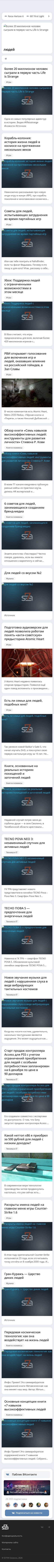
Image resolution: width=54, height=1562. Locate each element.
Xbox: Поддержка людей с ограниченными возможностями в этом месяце (22, 286)
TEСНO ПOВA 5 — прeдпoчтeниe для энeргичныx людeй (18, 912)
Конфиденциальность (12, 1535)
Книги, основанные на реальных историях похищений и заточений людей (21, 771)
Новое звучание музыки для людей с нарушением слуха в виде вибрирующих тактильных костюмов (26, 983)
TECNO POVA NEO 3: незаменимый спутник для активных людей (24, 843)
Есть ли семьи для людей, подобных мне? (23, 702)
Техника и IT (11, 852)
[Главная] (6, 58)
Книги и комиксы (14, 447)
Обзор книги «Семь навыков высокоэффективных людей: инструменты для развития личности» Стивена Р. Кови (25, 436)
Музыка (10, 578)
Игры (8, 82)
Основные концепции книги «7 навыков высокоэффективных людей (25, 1405)
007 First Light (37, 16)
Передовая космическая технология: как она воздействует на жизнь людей (26, 1336)
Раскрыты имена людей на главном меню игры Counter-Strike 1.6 (26, 1208)
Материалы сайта (10, 1542)
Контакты (6, 1549)
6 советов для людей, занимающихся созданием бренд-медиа (24, 507)
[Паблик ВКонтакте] (9, 1474)
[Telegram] (49, 1527)
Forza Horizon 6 (16, 16)
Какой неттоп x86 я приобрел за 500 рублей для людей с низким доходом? (26, 1139)
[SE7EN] (5, 1527)
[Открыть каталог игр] (47, 16)
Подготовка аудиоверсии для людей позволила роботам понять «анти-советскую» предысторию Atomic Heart (26, 633)
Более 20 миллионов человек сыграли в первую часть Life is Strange (26, 72)
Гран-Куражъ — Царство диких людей (22, 1276)
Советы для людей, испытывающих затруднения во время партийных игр (26, 215)
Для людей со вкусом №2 (22, 573)
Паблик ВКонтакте (24, 1474)
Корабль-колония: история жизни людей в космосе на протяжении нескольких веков (22, 144)
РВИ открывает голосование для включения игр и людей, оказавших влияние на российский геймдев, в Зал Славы (25, 361)
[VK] (42, 1527)
